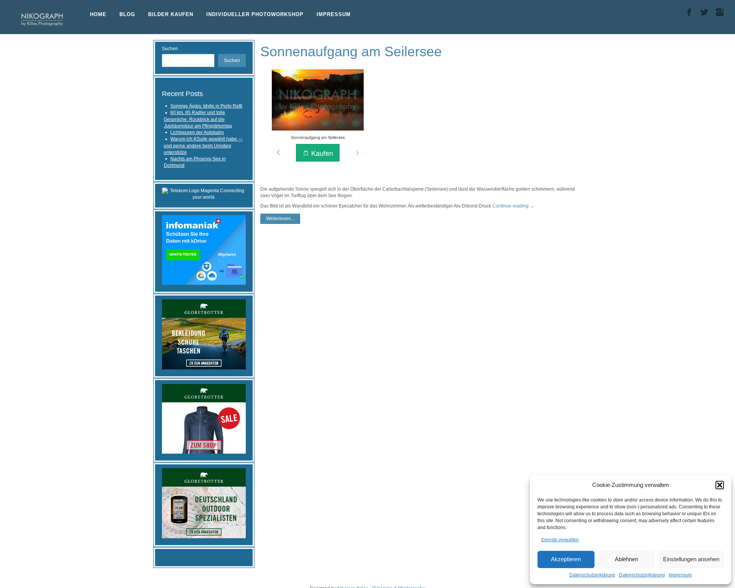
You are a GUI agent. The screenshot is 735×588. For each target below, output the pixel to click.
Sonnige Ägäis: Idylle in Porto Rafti (206, 106)
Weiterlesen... (280, 218)
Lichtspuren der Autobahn (197, 132)
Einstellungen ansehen (691, 559)
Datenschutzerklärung (592, 575)
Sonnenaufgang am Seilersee (351, 51)
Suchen (170, 48)
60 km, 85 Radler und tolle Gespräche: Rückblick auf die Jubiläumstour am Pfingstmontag (198, 119)
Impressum (680, 575)
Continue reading (513, 206)
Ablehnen (626, 559)
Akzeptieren (566, 559)
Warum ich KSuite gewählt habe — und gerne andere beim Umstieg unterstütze (203, 145)
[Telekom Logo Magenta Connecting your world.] (204, 193)
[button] (720, 485)
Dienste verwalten (560, 539)
